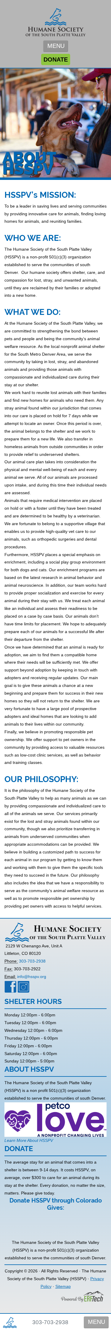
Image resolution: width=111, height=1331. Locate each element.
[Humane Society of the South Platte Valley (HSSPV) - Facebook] (10, 986)
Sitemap (63, 1286)
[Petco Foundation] (55, 1119)
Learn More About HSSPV (28, 1140)
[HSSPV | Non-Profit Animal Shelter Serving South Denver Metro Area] (55, 19)
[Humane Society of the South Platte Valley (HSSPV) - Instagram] (23, 986)
